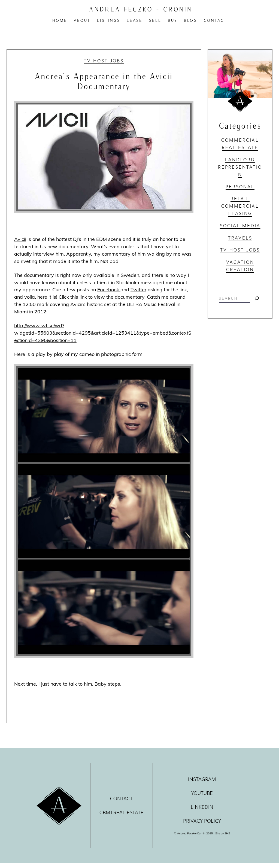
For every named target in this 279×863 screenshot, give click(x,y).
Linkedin (202, 807)
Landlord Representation (240, 167)
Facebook (108, 289)
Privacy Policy (202, 821)
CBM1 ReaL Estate (121, 813)
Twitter (138, 289)
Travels (240, 238)
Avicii (20, 239)
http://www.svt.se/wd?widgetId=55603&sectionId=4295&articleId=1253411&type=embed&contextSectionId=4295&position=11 (102, 332)
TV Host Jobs (104, 60)
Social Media (240, 225)
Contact (121, 799)
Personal (240, 186)
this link (78, 296)
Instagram (202, 779)
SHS (227, 833)
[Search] (257, 298)
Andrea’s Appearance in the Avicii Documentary (104, 80)
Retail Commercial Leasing (240, 206)
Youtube (202, 793)
